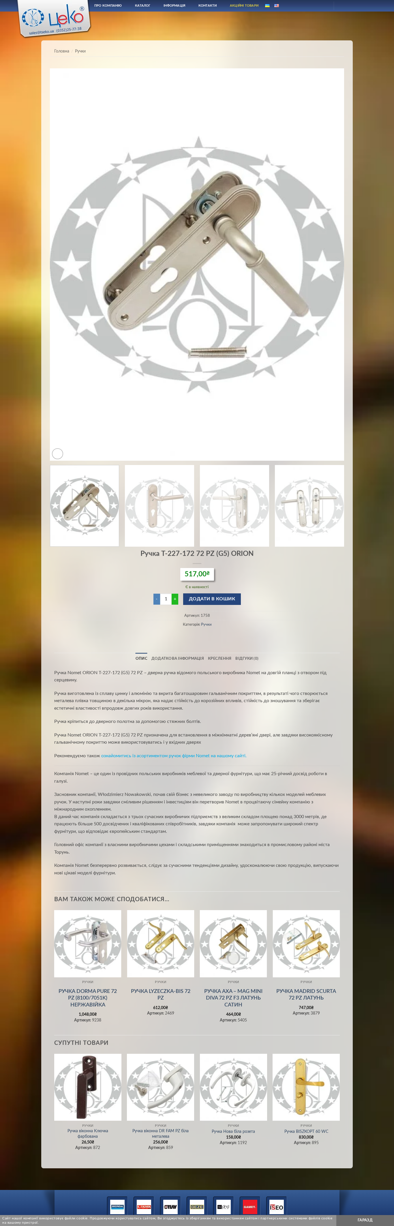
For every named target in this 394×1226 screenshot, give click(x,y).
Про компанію (108, 5)
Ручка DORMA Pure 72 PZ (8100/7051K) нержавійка (88, 998)
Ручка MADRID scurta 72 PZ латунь (306, 995)
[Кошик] (343, 6)
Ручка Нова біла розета (233, 1131)
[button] (57, 454)
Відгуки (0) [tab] (246, 658)
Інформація (174, 5)
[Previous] (63, 264)
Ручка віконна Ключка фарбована (87, 1134)
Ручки (80, 51)
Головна (61, 51)
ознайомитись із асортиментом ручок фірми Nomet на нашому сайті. (174, 755)
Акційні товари (244, 5)
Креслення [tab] (219, 658)
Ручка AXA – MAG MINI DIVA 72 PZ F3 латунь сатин (233, 998)
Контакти (207, 5)
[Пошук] (310, 6)
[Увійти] (324, 6)
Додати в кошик (212, 599)
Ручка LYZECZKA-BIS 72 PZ (160, 995)
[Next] (331, 264)
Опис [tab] (141, 658)
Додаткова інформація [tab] (177, 658)
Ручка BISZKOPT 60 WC (306, 1131)
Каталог (143, 5)
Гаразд (365, 1220)
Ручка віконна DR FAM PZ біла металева (160, 1134)
